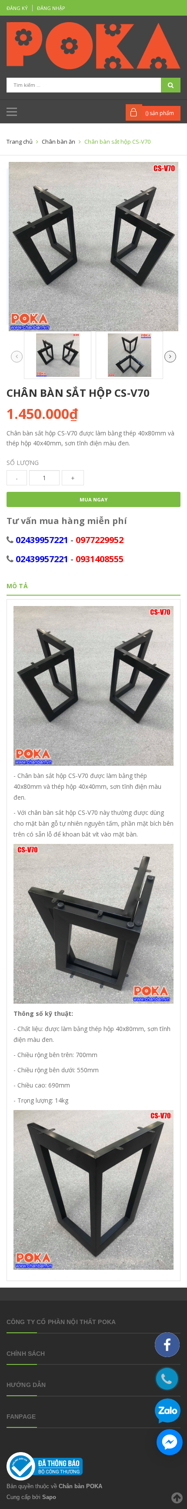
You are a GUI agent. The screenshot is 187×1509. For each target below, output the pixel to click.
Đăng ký (17, 8)
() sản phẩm (159, 113)
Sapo (49, 1497)
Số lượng (23, 462)
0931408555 (100, 559)
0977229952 (100, 540)
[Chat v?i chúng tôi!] (170, 1442)
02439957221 (42, 540)
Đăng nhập (51, 8)
